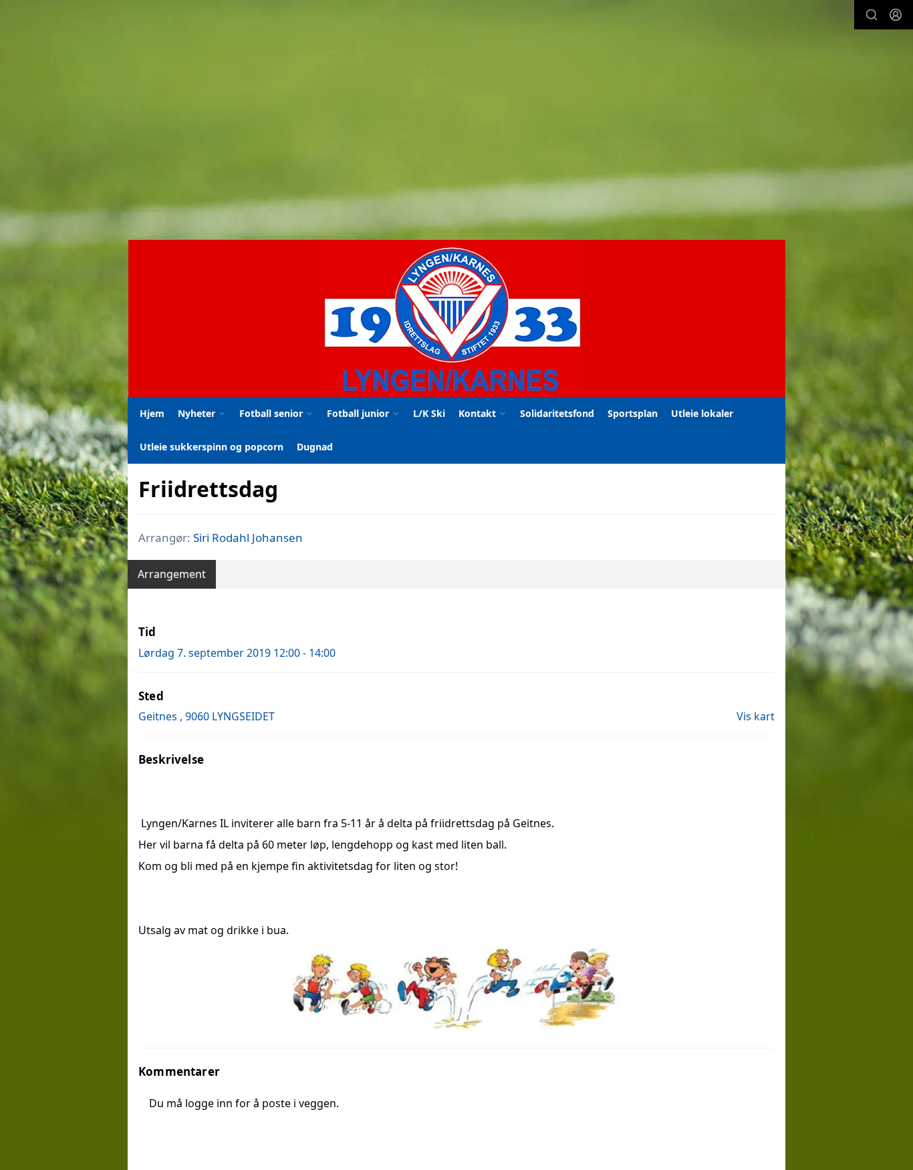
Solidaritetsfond (557, 413)
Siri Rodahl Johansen (248, 537)
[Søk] (872, 15)
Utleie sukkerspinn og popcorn (211, 446)
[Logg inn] (896, 15)
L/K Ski (429, 413)
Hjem (152, 413)
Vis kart (756, 716)
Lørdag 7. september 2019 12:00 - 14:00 (237, 652)
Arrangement (172, 574)
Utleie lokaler (702, 413)
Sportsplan (633, 413)
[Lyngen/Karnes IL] (456, 318)
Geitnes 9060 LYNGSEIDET (206, 716)
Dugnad (315, 446)
